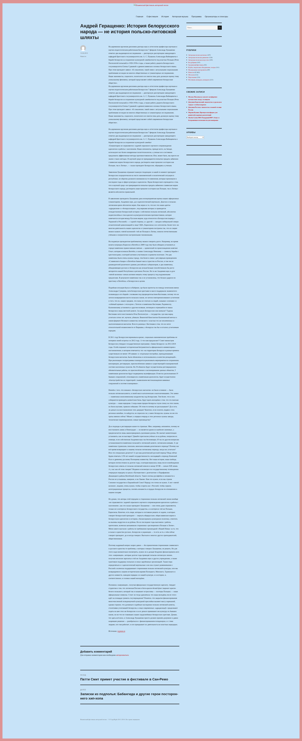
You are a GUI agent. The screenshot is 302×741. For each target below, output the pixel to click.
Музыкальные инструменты (197, 70)
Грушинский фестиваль (196, 65)
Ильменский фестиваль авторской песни (93, 719)
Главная (139, 16)
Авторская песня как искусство (198, 60)
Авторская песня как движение (198, 57)
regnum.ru (121, 631)
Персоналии (192, 77)
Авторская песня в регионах (197, 55)
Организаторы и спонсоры (216, 16)
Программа (196, 16)
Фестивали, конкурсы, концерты (199, 80)
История (165, 16)
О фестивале (152, 16)
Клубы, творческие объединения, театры (202, 67)
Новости (83, 56)
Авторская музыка (180, 16)
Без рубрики (192, 62)
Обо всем (191, 75)
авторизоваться (122, 655)
